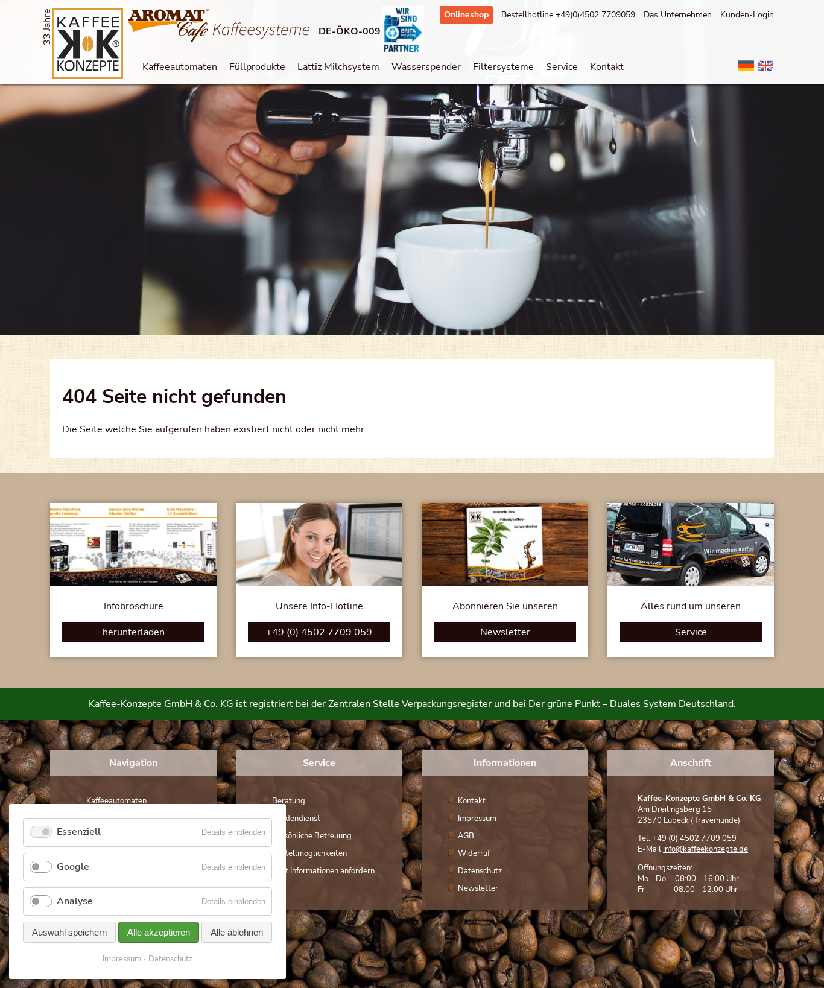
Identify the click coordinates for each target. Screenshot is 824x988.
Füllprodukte (257, 67)
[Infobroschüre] (133, 583)
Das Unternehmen (678, 15)
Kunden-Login (747, 15)
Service (562, 67)
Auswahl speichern (69, 932)
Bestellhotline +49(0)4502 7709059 (568, 15)
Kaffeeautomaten (179, 67)
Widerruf (474, 853)
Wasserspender (426, 67)
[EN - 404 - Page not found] (765, 71)
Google (73, 866)
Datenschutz (480, 871)
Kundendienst (296, 818)
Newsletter (505, 632)
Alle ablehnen (237, 932)
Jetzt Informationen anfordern (323, 871)
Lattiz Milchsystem (338, 67)
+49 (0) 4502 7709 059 (319, 632)
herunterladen (134, 632)
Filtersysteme (503, 67)
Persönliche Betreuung (312, 836)
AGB (466, 836)
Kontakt (607, 67)
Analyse (75, 901)
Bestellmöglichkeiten (309, 853)
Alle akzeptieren (158, 932)
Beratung (288, 801)
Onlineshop (466, 15)
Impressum (477, 818)
